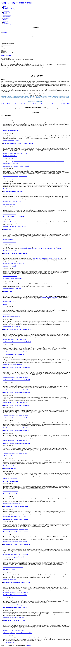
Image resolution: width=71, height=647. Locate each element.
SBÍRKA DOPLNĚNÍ (9, 266)
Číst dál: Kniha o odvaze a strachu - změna (12, 503)
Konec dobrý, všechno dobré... (12, 316)
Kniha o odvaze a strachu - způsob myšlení (15, 506)
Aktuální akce (6, 18)
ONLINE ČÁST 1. (8, 291)
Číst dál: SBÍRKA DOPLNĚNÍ (10, 276)
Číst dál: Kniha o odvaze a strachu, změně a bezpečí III (15, 541)
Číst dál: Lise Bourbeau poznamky (11, 140)
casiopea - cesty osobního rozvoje (16, 2)
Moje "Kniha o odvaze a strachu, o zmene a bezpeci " (18, 143)
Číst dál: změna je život (8, 239)
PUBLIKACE (6, 12)
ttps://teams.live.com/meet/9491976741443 (49, 297)
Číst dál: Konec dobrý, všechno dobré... (12, 326)
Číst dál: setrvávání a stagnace (9, 188)
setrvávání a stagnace (9, 178)
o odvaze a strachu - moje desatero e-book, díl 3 (16, 430)
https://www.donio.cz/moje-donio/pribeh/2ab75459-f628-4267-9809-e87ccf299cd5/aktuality (40, 248)
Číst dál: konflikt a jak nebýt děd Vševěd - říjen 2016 (14, 617)
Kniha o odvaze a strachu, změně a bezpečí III (16, 531)
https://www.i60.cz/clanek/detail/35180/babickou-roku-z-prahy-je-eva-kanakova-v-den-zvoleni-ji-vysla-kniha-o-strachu (38, 161)
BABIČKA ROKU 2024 (10, 156)
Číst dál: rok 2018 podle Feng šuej (10, 491)
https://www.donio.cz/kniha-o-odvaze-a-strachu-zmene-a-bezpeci (18, 221)
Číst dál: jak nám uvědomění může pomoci (12, 201)
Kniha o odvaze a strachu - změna (13, 494)
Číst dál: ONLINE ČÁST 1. (9, 301)
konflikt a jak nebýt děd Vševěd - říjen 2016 (15, 607)
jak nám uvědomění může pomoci (13, 191)
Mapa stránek (29, 645)
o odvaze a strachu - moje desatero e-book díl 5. (16, 405)
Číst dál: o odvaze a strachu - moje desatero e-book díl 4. (15, 427)
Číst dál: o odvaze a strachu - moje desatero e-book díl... (15, 351)
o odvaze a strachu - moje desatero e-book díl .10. (17, 342)
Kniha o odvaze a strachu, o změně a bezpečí (16, 166)
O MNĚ (5, 13)
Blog (4, 22)
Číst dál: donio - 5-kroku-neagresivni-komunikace (14, 263)
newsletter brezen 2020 (9, 468)
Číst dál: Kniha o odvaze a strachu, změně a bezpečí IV (15, 529)
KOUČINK (6, 7)
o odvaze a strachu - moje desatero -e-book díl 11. (17, 329)
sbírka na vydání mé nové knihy (12, 278)
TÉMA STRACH (7, 15)
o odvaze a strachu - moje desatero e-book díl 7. (16, 380)
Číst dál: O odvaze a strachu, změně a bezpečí (13, 567)
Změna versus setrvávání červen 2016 (14, 620)
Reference (5, 21)
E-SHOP (5, 19)
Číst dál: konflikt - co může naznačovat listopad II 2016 (15, 592)
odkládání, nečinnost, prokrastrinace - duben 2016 (17, 633)
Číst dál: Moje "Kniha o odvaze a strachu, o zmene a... (15, 153)
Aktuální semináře (7, 16)
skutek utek (6, 118)
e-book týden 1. (6, 55)
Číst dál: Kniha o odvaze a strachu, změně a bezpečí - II (15, 554)
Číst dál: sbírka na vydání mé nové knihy (12, 288)
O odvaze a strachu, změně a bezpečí (13, 557)
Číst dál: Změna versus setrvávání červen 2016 (13, 630)
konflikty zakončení (9, 569)
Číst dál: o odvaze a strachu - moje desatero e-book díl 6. (15, 402)
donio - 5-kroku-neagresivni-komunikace (15, 253)
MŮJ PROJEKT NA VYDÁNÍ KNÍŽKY (15, 216)
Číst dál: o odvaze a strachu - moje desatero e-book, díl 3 (15, 440)
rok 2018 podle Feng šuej (10, 481)
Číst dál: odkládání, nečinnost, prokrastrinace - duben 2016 (16, 642)
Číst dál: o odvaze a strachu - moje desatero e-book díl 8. (15, 377)
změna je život (7, 229)
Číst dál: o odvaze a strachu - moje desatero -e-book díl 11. (16, 339)
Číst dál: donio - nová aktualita (10, 250)
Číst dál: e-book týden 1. (8, 465)
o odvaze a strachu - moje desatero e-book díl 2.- (17, 443)
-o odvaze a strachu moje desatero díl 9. (14, 354)
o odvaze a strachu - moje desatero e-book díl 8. (16, 367)
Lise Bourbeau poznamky (10, 130)
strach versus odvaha (9, 204)
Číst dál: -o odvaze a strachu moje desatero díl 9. (13, 364)
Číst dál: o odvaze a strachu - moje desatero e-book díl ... (15, 453)
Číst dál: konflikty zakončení (9, 579)
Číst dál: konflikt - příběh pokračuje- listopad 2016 (14, 605)
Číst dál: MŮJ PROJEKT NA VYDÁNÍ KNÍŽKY (14, 226)
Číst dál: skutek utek (7, 128)
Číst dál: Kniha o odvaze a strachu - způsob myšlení (14, 516)
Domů (4, 6)
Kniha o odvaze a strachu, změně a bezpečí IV (16, 519)
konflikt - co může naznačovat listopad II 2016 (16, 582)
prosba (5, 304)
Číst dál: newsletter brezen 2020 (10, 478)
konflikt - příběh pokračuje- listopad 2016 (15, 595)
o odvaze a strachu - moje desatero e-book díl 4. (16, 418)
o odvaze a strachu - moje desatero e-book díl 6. (16, 392)
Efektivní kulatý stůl (10, 10)
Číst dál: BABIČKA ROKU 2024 (10, 163)
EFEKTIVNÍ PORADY (8, 8)
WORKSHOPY (7, 11)
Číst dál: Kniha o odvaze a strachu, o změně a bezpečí (15, 176)
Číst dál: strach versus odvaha (9, 214)
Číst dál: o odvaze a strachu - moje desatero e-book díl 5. (15, 415)
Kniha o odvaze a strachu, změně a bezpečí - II (16, 544)
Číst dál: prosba (6, 314)
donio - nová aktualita (9, 242)
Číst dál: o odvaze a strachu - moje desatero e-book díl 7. (15, 389)
